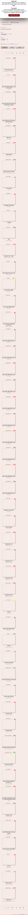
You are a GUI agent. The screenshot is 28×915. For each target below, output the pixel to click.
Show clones (16, 22)
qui (23, 12)
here (14, 5)
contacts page (22, 914)
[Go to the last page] (23, 53)
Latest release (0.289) (6, 24)
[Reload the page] (16, 53)
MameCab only (5, 22)
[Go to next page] (20, 53)
